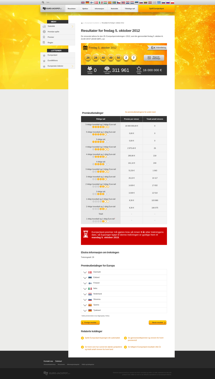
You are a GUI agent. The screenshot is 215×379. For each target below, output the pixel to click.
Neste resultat (157, 322)
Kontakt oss (48, 361)
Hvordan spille (53, 32)
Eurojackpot (52, 55)
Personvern (61, 364)
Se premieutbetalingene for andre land (140, 112)
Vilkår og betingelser (88, 364)
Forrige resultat (90, 322)
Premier (51, 37)
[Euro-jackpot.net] (82, 23)
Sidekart (58, 361)
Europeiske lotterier (55, 66)
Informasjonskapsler (73, 364)
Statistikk (51, 26)
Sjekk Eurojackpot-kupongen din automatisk (102, 338)
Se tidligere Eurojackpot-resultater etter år (144, 347)
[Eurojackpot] (52, 8)
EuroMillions (53, 60)
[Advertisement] (124, 94)
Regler (50, 43)
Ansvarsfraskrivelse (50, 364)
